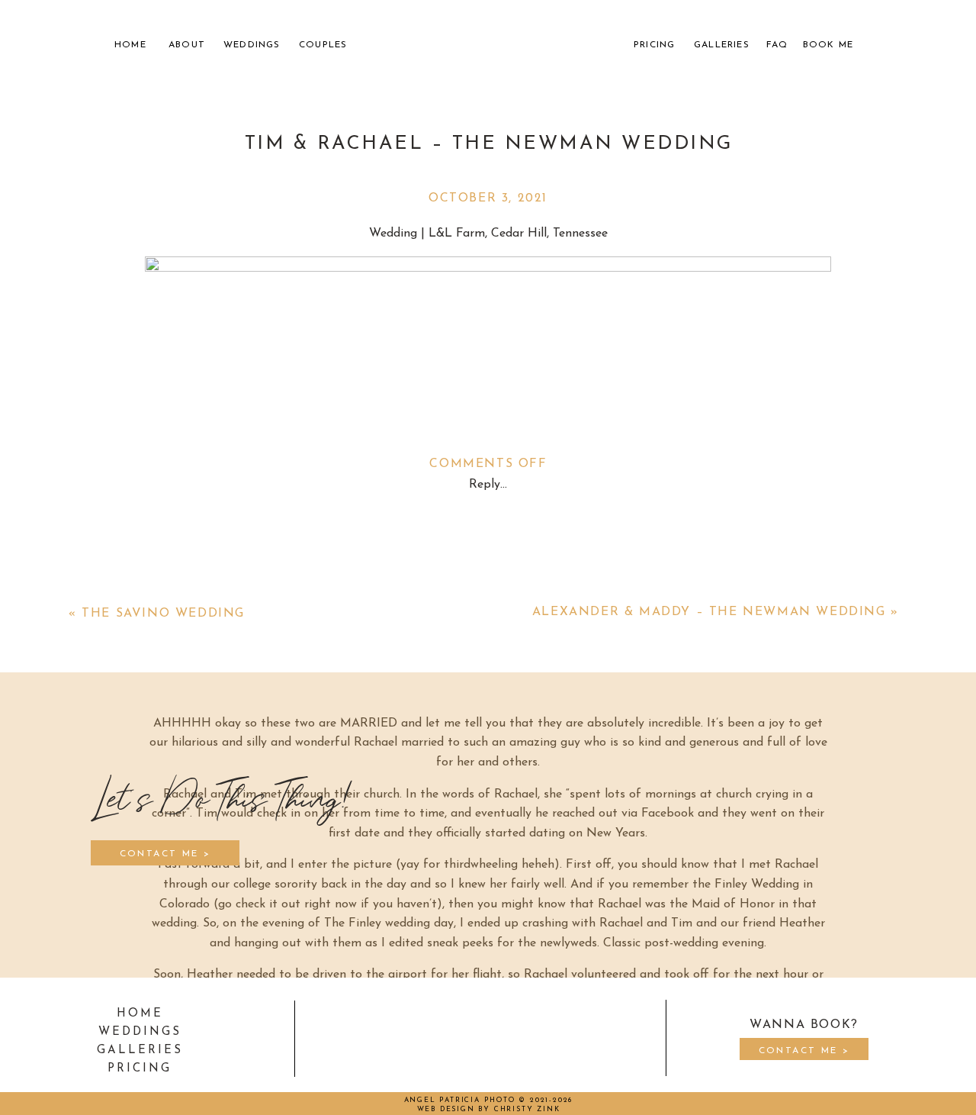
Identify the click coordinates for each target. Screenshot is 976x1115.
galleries (140, 1050)
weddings (139, 1032)
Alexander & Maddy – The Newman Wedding (709, 612)
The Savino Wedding (163, 613)
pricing (140, 1069)
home (140, 1014)
